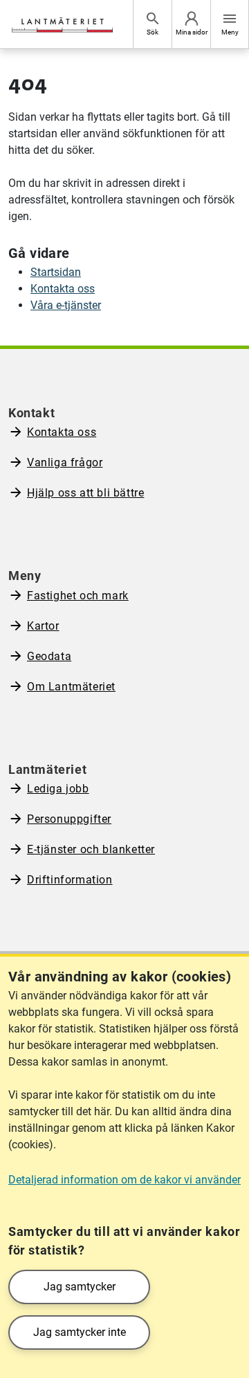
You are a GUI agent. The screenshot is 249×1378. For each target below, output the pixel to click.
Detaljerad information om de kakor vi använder (124, 1179)
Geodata (49, 656)
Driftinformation (70, 879)
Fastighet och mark (78, 595)
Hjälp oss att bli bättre (85, 492)
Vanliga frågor (64, 462)
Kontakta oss (62, 288)
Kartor (43, 625)
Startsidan (55, 272)
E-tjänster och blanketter (91, 849)
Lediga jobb (58, 788)
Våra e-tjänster (65, 305)
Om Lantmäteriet (71, 686)
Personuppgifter (69, 819)
